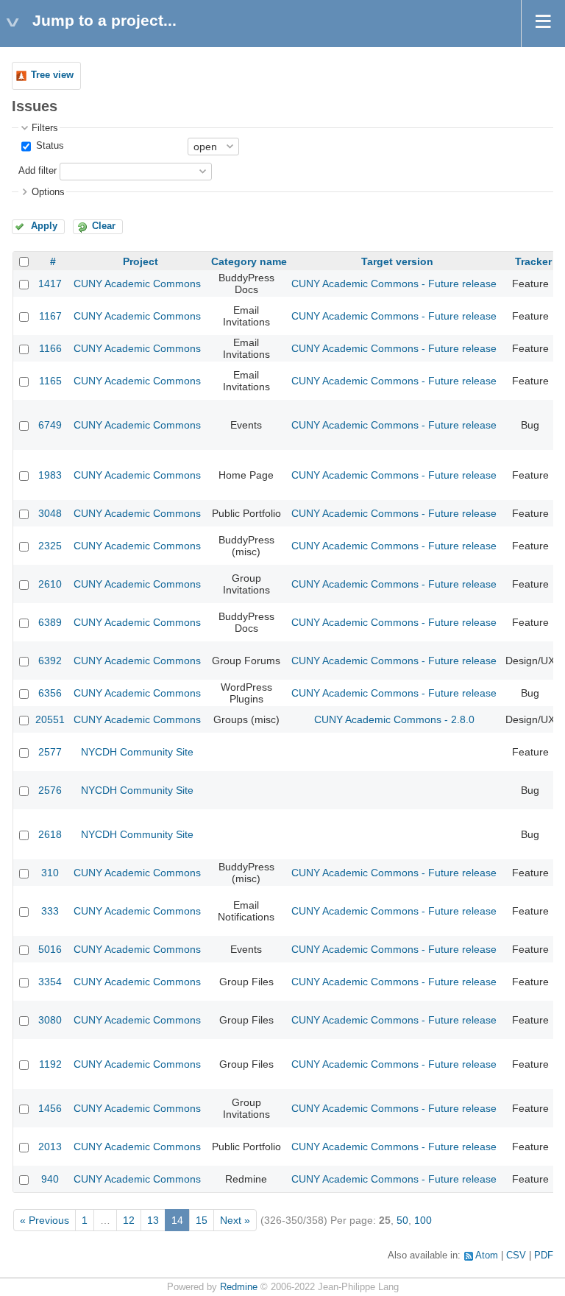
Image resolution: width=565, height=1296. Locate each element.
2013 (50, 1146)
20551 (50, 719)
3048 (50, 513)
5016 (50, 949)
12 (129, 1220)
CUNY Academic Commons (137, 283)
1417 (50, 283)
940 (50, 1179)
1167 (50, 316)
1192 (50, 1064)
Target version (397, 261)
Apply (44, 226)
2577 (50, 752)
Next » (235, 1220)
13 (153, 1220)
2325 (50, 546)
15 (201, 1220)
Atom (486, 1255)
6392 (50, 660)
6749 (50, 425)
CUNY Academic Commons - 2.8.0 (394, 719)
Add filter (37, 171)
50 (402, 1220)
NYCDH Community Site (137, 752)
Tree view (52, 75)
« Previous (44, 1220)
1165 (50, 381)
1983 (50, 475)
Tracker (533, 261)
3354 (50, 981)
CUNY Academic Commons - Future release (394, 283)
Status (48, 146)
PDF (543, 1255)
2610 (50, 584)
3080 (50, 1020)
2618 (50, 834)
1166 (50, 348)
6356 (50, 693)
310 (50, 872)
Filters (45, 128)
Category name (249, 261)
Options (48, 192)
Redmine (238, 1287)
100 (423, 1220)
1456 (50, 1108)
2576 (50, 790)
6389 (50, 622)
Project (140, 261)
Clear (104, 226)
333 (50, 911)
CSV (516, 1255)
